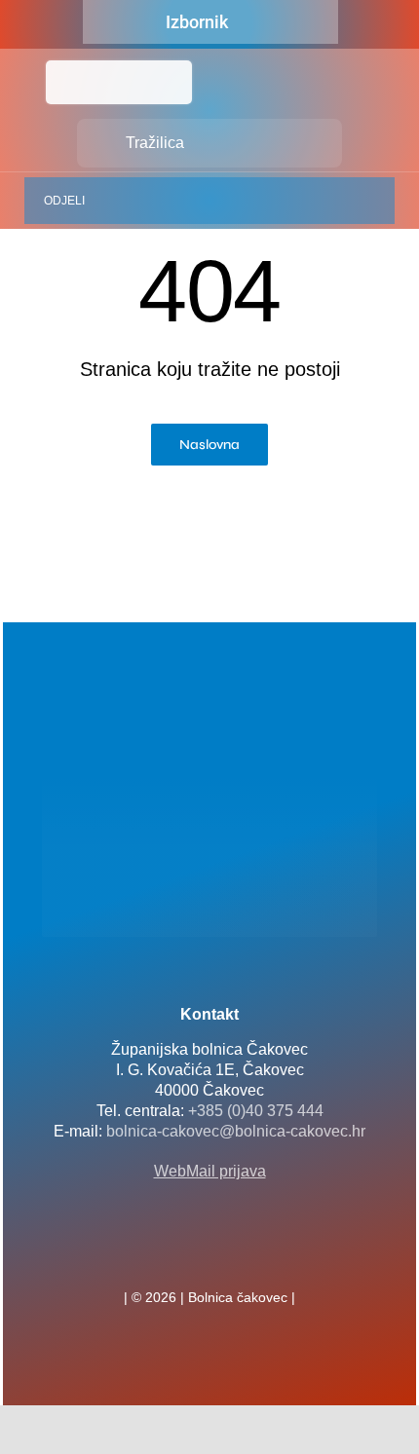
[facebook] (178, 1254)
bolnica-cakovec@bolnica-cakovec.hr (235, 1131)
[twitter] (209, 1254)
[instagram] (241, 1254)
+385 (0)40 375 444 (256, 1110)
